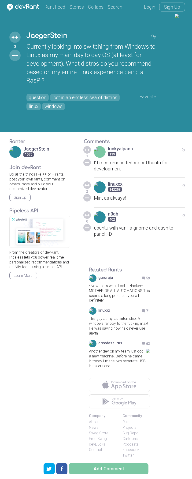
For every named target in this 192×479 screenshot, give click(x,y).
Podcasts (130, 444)
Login (149, 7)
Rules (126, 422)
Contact (95, 449)
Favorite (148, 96)
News (93, 427)
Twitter (128, 455)
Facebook (131, 449)
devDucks (97, 444)
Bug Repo (130, 433)
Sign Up (172, 7)
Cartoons (130, 438)
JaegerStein (46, 36)
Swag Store (98, 433)
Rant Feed (54, 7)
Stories (77, 7)
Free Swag (98, 438)
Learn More (23, 275)
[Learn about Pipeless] (39, 232)
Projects (129, 427)
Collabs (95, 7)
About (94, 422)
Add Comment (108, 469)
